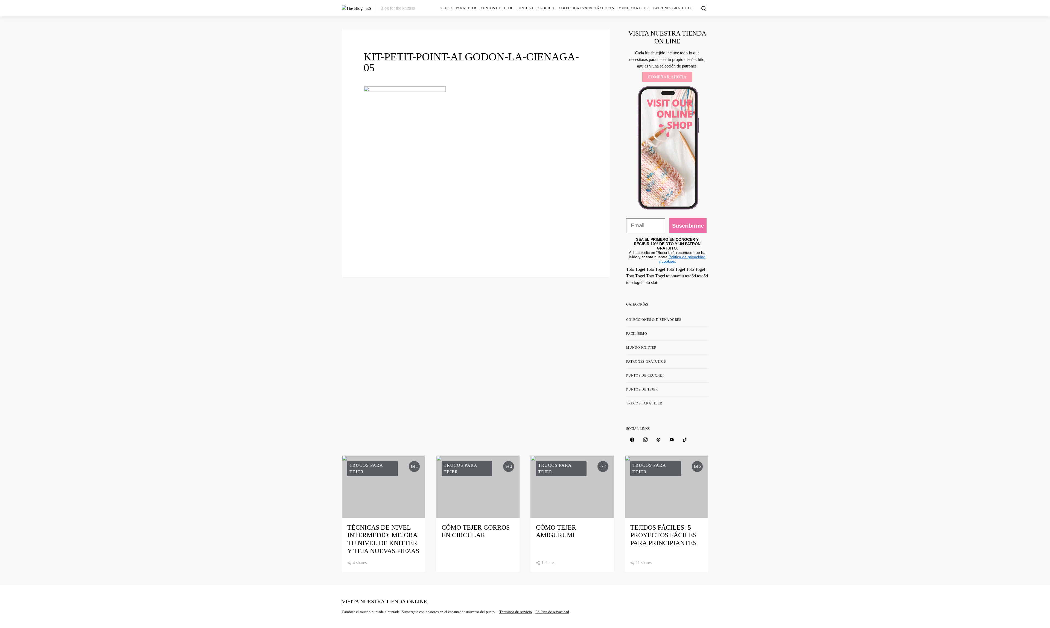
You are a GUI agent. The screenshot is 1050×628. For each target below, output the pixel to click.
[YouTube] (672, 440)
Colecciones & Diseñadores (586, 8)
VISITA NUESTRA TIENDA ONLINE (384, 601)
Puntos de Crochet (536, 8)
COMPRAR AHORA (667, 77)
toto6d (690, 276)
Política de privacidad (552, 612)
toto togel (634, 282)
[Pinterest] (658, 440)
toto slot (650, 282)
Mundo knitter (634, 8)
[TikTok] (685, 440)
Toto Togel (635, 269)
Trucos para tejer (458, 8)
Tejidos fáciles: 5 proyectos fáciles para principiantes (663, 535)
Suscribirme (688, 226)
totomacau (675, 276)
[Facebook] (632, 440)
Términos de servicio (515, 612)
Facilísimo (636, 334)
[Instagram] (645, 440)
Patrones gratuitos (673, 8)
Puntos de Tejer (496, 8)
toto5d (702, 276)
